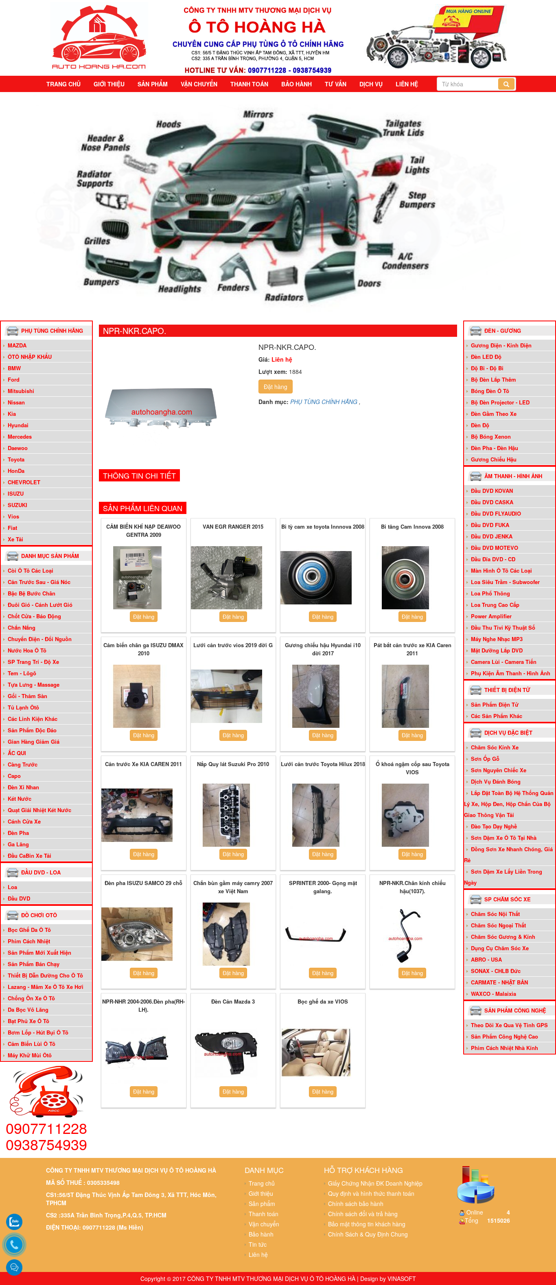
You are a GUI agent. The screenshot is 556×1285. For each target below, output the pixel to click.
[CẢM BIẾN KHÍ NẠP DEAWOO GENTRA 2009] (137, 578)
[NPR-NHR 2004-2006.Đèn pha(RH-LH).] (137, 1053)
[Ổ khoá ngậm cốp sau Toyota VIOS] (405, 815)
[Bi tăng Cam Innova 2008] (405, 578)
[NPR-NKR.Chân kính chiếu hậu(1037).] (405, 934)
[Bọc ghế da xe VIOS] (316, 1053)
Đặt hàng (275, 386)
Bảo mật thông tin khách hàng (366, 1224)
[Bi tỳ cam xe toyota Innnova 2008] (316, 578)
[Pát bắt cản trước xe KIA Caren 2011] (405, 696)
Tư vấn (335, 84)
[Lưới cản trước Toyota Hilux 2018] (316, 815)
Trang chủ (63, 84)
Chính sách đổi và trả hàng (363, 1214)
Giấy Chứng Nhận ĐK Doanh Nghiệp (375, 1183)
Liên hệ (407, 84)
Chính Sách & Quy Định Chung (368, 1234)
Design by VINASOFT (388, 1278)
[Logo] (99, 36)
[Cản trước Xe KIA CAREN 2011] (137, 815)
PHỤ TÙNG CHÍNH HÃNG (323, 402)
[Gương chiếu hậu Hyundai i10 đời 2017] (316, 696)
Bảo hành (296, 84)
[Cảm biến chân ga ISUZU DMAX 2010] (137, 696)
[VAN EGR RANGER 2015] (226, 578)
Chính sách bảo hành (355, 1203)
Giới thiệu (109, 84)
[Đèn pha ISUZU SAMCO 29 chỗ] (137, 934)
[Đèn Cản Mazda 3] (226, 1053)
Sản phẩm (153, 84)
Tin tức (258, 1244)
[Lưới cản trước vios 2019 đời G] (226, 696)
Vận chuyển (199, 84)
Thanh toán (249, 84)
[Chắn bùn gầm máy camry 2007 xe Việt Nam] (226, 934)
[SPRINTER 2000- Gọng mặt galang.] (316, 934)
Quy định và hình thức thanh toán (371, 1193)
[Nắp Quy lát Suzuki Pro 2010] (226, 815)
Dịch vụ (371, 84)
